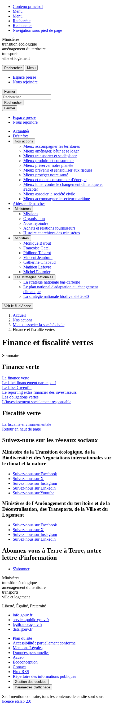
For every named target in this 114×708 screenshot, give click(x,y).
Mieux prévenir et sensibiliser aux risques (57, 170)
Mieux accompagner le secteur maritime (56, 198)
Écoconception (25, 662)
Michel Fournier (36, 272)
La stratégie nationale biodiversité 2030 (56, 296)
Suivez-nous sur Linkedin (34, 488)
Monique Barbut (37, 243)
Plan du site (22, 638)
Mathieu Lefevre (37, 267)
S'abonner (21, 569)
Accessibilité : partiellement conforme (44, 643)
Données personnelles (31, 652)
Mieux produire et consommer (48, 160)
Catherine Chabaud (39, 262)
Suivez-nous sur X (28, 478)
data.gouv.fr (23, 629)
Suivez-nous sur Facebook (35, 474)
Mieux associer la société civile (49, 194)
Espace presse (24, 77)
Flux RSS (21, 671)
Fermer (9, 91)
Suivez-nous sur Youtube (33, 493)
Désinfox (20, 136)
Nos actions (24, 141)
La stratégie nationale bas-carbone (51, 282)
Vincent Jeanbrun (37, 257)
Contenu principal (28, 6)
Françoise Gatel (36, 248)
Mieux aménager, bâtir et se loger (51, 151)
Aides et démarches (29, 203)
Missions (30, 214)
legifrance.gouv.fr (27, 624)
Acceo (18, 657)
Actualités (21, 131)
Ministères (23, 209)
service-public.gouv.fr (31, 619)
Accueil (19, 315)
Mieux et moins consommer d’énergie (54, 179)
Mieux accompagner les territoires (51, 146)
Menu (18, 11)
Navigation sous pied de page (37, 30)
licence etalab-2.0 (16, 701)
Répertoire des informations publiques (44, 676)
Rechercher (22, 25)
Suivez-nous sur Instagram (35, 483)
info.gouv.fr (22, 615)
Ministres (22, 238)
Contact (19, 667)
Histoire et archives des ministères (51, 233)
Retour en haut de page (21, 429)
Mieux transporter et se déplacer (50, 156)
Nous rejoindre (25, 82)
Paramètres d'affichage (32, 687)
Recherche (21, 21)
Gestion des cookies (30, 682)
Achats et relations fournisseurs (49, 228)
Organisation (34, 218)
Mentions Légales (27, 648)
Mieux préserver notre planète (48, 165)
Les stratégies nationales (34, 277)
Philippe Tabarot (37, 252)
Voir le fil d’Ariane (17, 306)
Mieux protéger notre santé (45, 175)
